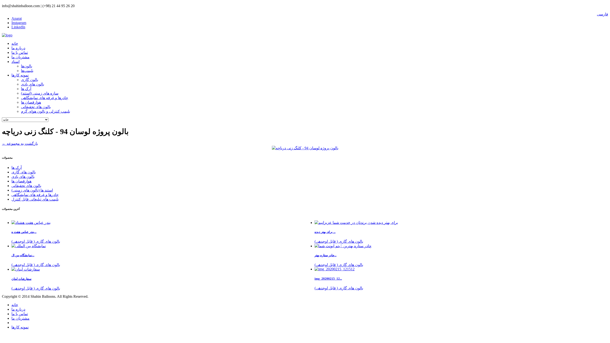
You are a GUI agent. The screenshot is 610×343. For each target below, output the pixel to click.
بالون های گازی (23, 172)
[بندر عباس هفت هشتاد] (31, 223)
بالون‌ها (26, 66)
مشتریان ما (20, 57)
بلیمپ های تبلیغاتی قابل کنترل (35, 199)
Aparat (16, 18)
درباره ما (18, 48)
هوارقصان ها (31, 102)
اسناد (15, 62)
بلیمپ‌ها (27, 71)
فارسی (602, 14)
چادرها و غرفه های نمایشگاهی (44, 98)
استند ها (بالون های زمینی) (32, 190)
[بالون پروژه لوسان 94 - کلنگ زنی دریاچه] (305, 148)
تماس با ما (19, 52)
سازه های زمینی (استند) (39, 93)
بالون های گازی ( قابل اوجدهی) (339, 241)
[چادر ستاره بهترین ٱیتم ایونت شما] (343, 246)
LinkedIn (18, 27)
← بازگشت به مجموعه (20, 143)
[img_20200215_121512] (335, 269)
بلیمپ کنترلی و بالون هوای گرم (45, 111)
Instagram (18, 23)
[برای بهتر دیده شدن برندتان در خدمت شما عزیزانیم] (356, 223)
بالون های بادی (32, 84)
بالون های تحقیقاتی (36, 107)
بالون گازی (29, 80)
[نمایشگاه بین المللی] (28, 246)
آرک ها (26, 89)
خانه (14, 43)
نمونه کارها (20, 75)
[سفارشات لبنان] (25, 269)
